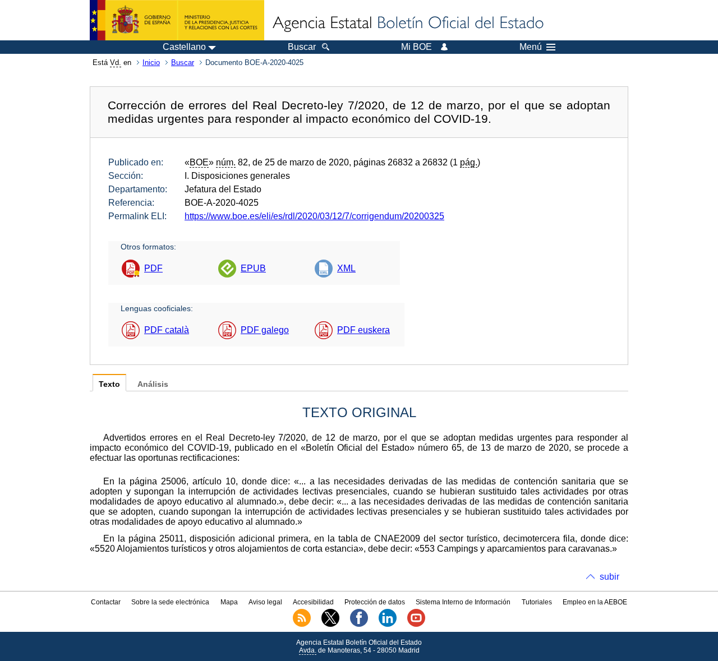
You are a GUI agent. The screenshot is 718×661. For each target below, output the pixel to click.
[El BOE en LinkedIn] (388, 624)
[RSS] (302, 624)
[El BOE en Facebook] (359, 624)
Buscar (182, 62)
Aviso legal (265, 602)
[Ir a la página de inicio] (407, 23)
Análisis (152, 384)
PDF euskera (363, 330)
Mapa (229, 602)
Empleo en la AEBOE (595, 602)
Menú (530, 47)
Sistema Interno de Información (463, 602)
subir (609, 576)
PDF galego (265, 330)
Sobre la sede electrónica (170, 602)
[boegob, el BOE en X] (330, 624)
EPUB (253, 268)
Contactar (106, 602)
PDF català (166, 330)
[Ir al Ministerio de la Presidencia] (177, 20)
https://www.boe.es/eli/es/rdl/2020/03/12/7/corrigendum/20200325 (314, 216)
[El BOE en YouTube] (416, 624)
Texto (109, 384)
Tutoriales (537, 602)
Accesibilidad (313, 602)
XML (346, 268)
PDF (153, 268)
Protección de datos (374, 602)
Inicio (151, 62)
